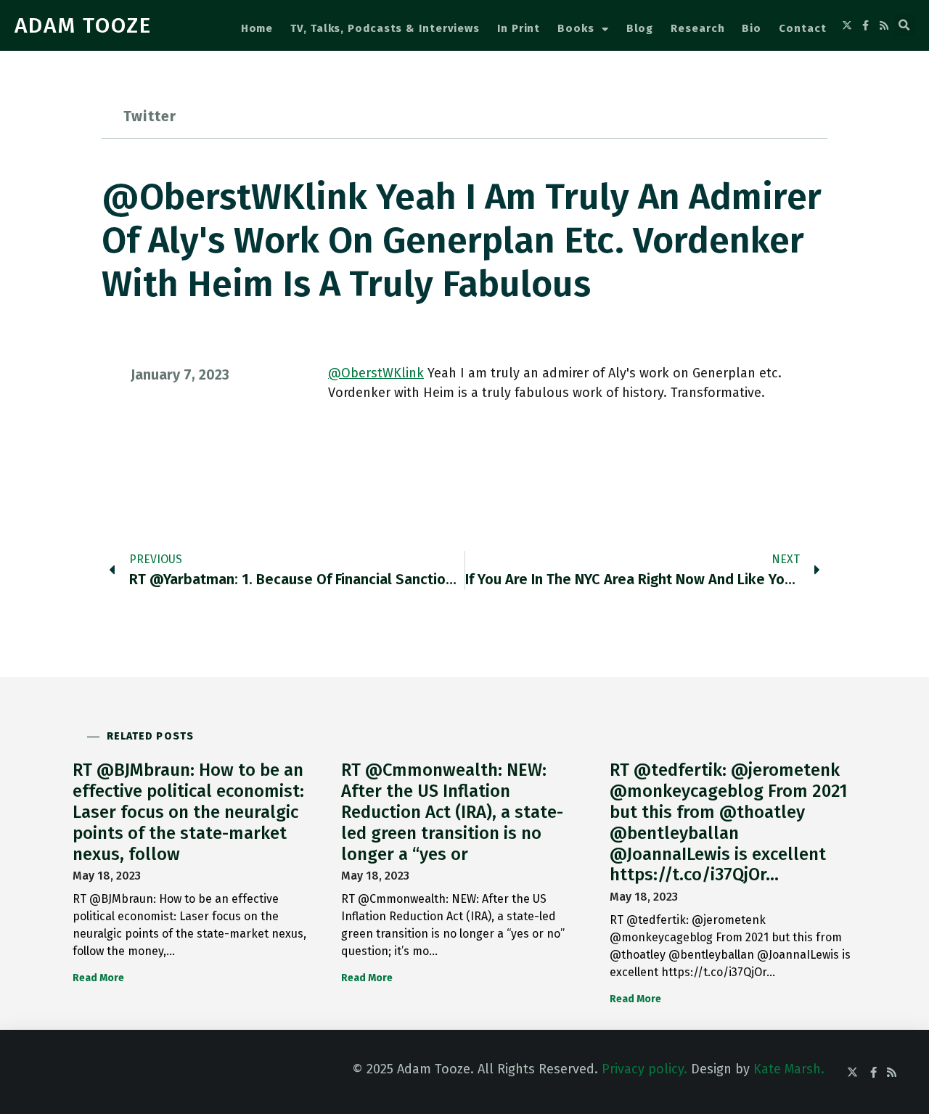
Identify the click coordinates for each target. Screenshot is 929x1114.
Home (257, 28)
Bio (751, 28)
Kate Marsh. (788, 1069)
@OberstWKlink (376, 373)
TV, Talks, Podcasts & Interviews (385, 28)
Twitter (149, 116)
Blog (640, 28)
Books (575, 28)
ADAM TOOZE (83, 25)
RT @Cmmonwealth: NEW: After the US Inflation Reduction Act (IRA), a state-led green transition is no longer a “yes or (452, 812)
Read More (98, 978)
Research (697, 28)
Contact (802, 28)
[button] (904, 25)
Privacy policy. (644, 1069)
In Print (518, 28)
